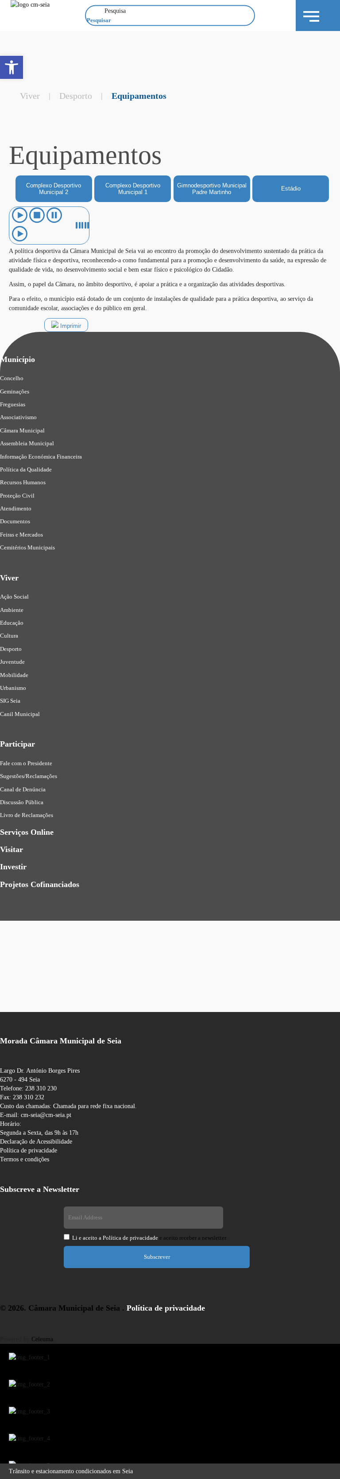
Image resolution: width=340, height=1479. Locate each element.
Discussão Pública (21, 802)
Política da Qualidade (26, 469)
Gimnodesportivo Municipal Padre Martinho (212, 188)
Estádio (291, 188)
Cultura (9, 635)
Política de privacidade (28, 1150)
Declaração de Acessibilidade (36, 1141)
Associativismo (18, 417)
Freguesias (12, 404)
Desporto (75, 96)
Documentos (15, 521)
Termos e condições (24, 1159)
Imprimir (69, 326)
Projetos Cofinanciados (39, 884)
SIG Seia (10, 700)
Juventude (12, 661)
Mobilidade (14, 675)
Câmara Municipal (22, 430)
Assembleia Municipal (27, 443)
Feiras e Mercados (21, 534)
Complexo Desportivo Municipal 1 (132, 188)
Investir (13, 866)
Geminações (14, 391)
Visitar (11, 849)
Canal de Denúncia (23, 789)
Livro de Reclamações (26, 815)
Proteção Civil (17, 495)
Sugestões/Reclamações (28, 776)
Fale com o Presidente (26, 763)
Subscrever (157, 1256)
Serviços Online (27, 832)
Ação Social (14, 596)
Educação (11, 622)
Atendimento (15, 508)
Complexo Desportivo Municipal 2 (53, 188)
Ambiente (11, 610)
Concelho (11, 378)
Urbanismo (13, 688)
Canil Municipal (20, 714)
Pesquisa (115, 11)
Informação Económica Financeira (41, 456)
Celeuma (42, 1339)
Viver (30, 96)
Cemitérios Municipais (27, 547)
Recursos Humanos (23, 482)
